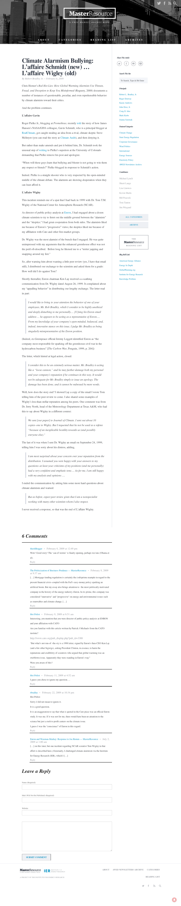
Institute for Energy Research (131, 274)
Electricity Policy (126, 160)
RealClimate (28, 132)
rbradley (34, 692)
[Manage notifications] (174, 899)
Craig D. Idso (124, 111)
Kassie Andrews (125, 102)
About (44, 39)
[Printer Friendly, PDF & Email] (140, 63)
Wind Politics (124, 146)
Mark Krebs (124, 115)
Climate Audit (68, 137)
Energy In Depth (126, 265)
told (79, 123)
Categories (70, 39)
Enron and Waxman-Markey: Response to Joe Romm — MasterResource (64, 739)
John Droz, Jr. (125, 107)
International (124, 150)
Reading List (103, 39)
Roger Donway (125, 98)
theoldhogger (36, 548)
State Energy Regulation (129, 137)
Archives (134, 39)
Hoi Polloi (35, 614)
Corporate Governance (128, 141)
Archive (134, 224)
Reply (32, 561)
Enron (67, 212)
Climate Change (125, 132)
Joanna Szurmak (125, 119)
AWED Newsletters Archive (130, 164)
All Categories (133, 217)
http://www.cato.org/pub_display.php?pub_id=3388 (56, 638)
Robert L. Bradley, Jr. (128, 94)
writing (43, 150)
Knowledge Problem (127, 279)
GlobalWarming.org (127, 269)
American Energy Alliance (130, 260)
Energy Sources (125, 155)
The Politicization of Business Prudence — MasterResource (58, 570)
